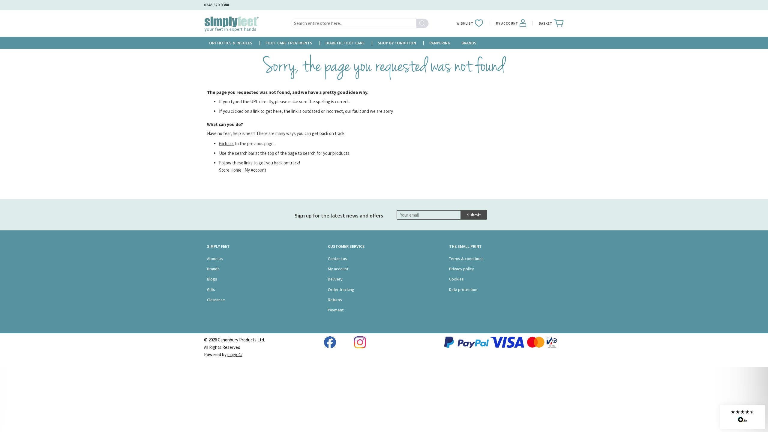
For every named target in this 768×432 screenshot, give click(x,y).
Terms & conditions (466, 258)
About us (215, 258)
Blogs (212, 279)
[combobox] (360, 23)
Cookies (456, 279)
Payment (336, 310)
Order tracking (341, 289)
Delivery (335, 279)
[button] (742, 417)
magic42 (234, 354)
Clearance (216, 299)
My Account (255, 170)
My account (338, 269)
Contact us (337, 258)
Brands (213, 269)
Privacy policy (461, 269)
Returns (335, 299)
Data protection (463, 289)
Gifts (211, 289)
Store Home (230, 170)
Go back (226, 143)
